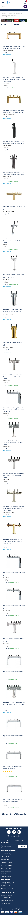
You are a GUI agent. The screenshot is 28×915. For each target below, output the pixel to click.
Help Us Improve (6, 877)
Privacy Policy (5, 856)
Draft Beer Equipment (15, 13)
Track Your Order (6, 868)
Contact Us (4, 874)
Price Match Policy (6, 862)
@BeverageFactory (14, 836)
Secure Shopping (6, 854)
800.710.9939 (9, 895)
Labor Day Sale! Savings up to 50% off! (14, 10)
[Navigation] (3, 2)
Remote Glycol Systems (9, 15)
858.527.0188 (7, 898)
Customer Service (6, 871)
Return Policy (5, 859)
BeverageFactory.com (7, 883)
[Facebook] (9, 832)
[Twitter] (14, 832)
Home (4, 13)
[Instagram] (19, 832)
